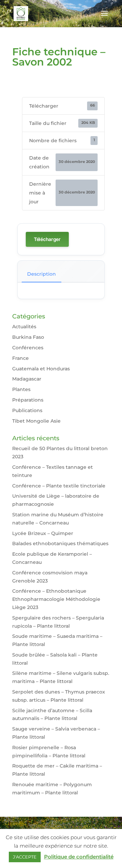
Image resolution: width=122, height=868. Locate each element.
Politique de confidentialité (79, 856)
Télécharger (47, 239)
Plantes (21, 389)
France (20, 358)
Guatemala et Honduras (41, 369)
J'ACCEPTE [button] (25, 857)
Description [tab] (41, 274)
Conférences (27, 348)
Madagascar (26, 379)
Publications (27, 410)
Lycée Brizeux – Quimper (42, 533)
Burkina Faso (28, 337)
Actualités (24, 327)
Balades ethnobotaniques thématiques (60, 543)
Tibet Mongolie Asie (36, 421)
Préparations (27, 400)
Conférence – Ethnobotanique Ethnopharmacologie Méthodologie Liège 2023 (56, 599)
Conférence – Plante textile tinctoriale (58, 486)
